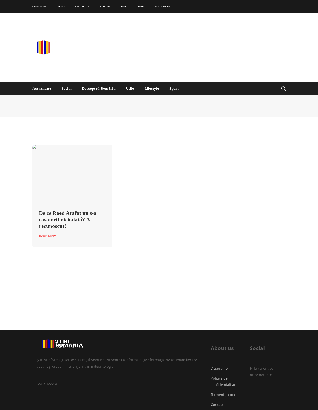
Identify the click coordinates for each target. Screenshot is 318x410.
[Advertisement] (201, 47)
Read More (48, 236)
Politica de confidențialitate (224, 381)
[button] (283, 88)
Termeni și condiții (225, 394)
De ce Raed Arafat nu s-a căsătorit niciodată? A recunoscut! (67, 219)
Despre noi (220, 368)
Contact (217, 404)
